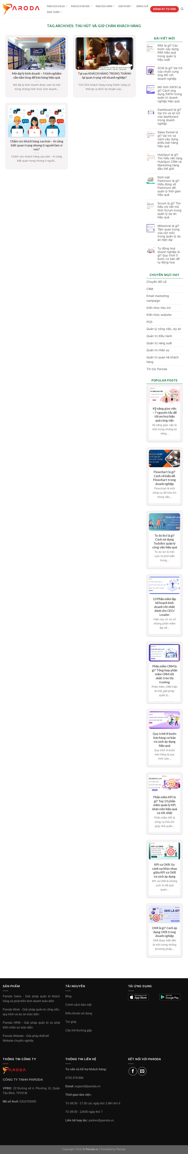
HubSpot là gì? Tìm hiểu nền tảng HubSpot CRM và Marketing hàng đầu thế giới (170, 162)
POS (149, 322)
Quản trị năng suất (159, 343)
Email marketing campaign (158, 298)
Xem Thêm (53, 12)
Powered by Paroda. (113, 1149)
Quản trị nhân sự (158, 350)
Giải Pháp (124, 6)
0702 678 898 (74, 1077)
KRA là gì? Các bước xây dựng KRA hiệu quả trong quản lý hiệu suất (168, 52)
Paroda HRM (104, 6)
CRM (150, 289)
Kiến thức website (159, 315)
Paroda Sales (56, 6)
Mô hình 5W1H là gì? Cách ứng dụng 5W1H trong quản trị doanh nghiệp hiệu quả (170, 94)
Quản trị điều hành (159, 336)
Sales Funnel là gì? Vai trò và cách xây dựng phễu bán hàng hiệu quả (168, 139)
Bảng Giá (142, 6)
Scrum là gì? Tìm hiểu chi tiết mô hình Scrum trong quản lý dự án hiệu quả (169, 210)
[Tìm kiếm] (182, 9)
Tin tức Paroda (157, 369)
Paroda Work (80, 6)
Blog (68, 996)
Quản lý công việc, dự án (164, 329)
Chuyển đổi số (157, 282)
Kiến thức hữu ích (159, 308)
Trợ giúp (70, 1021)
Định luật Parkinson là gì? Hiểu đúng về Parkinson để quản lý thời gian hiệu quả (169, 186)
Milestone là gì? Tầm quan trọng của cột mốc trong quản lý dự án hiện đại (169, 233)
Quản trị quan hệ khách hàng (163, 359)
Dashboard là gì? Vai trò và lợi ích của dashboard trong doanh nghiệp (169, 117)
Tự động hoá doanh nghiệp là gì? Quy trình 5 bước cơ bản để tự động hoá (169, 255)
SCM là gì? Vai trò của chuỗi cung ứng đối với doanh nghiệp (170, 73)
